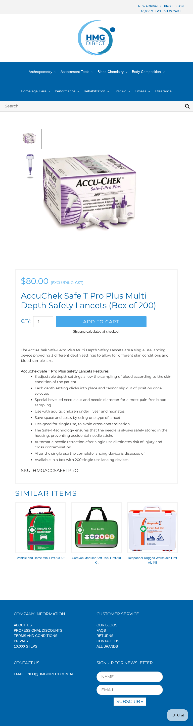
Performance (65, 91)
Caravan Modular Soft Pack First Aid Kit (96, 560)
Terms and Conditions (35, 636)
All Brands (107, 646)
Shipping (79, 331)
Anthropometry (40, 72)
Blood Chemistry (111, 72)
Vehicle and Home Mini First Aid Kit (40, 558)
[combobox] (96, 106)
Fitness (140, 91)
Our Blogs (106, 625)
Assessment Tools (75, 72)
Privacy (21, 641)
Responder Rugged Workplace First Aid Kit (152, 560)
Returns (104, 636)
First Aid (120, 91)
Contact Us (107, 641)
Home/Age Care (33, 91)
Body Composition (146, 72)
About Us (23, 625)
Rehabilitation (94, 91)
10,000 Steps (25, 646)
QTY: (26, 321)
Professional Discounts (38, 630)
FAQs (101, 630)
